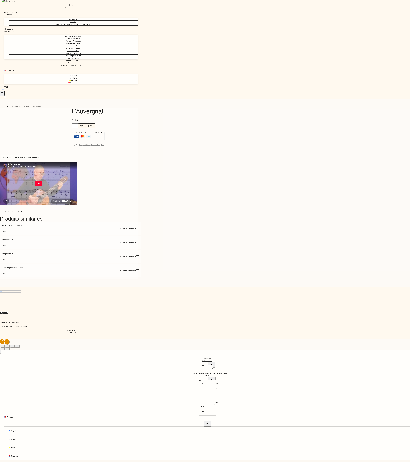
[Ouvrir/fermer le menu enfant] (211, 364)
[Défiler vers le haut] (2, 341)
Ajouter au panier (86, 126)
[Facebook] (1, 313)
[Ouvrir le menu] (2, 93)
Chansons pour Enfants (73, 56)
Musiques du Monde (73, 46)
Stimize (16, 323)
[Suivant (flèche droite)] (7, 349)
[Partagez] (12, 346)
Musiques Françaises (73, 41)
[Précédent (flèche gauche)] (2, 349)
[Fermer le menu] (0, 351)
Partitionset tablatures (204, 378)
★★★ (20, 211)
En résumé (73, 19)
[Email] (6, 313)
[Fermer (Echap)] (17, 346)
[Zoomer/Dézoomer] (2, 346)
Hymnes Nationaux (73, 38)
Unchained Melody (9, 240)
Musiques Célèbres (73, 48)
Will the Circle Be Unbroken (13, 226)
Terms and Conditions (71, 333)
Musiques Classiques (73, 53)
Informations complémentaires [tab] (27, 157)
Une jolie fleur (7, 254)
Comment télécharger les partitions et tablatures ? (73, 24)
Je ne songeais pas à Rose (12, 268)
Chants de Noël (73, 58)
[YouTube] (4, 313)
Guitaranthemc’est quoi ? (206, 363)
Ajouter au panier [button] (128, 229)
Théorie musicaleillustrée (71, 62)
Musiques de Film (73, 51)
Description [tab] (7, 157)
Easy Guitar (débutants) (73, 36)
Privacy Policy (71, 330)
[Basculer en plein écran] (7, 346)
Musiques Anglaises (73, 43)
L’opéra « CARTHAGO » (71, 65)
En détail (73, 22)
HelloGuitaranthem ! (70, 6)
